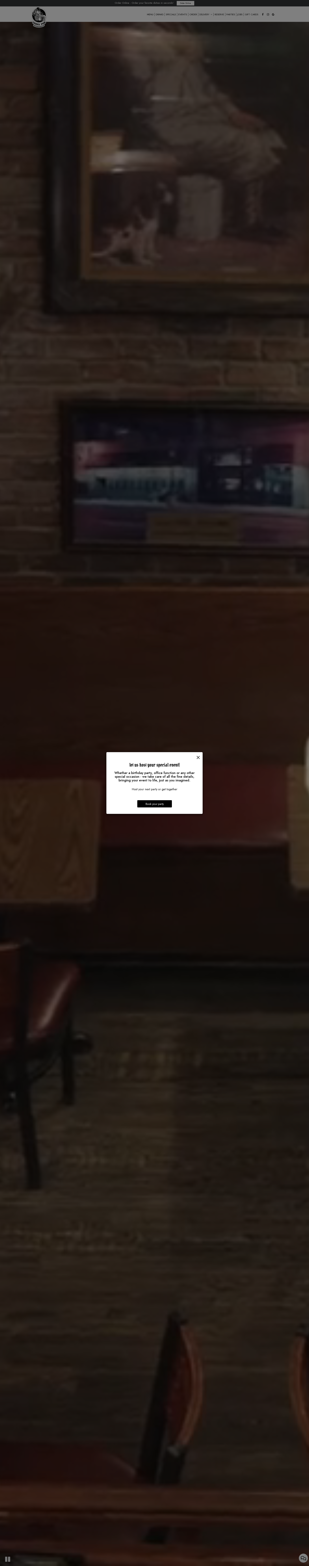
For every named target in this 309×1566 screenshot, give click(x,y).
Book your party (154, 804)
